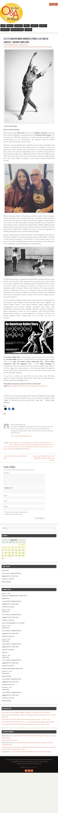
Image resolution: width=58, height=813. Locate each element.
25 (6, 556)
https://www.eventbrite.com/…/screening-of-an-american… (28, 386)
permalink (27, 449)
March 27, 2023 (23, 44)
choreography (15, 442)
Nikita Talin (16, 446)
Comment (7, 473)
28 (17, 556)
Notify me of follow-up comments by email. (16, 512)
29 (20, 556)
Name (6, 495)
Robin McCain (45, 446)
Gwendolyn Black (6, 740)
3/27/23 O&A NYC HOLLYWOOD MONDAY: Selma (15, 457)
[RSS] (56, 4)
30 (23, 556)
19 (10, 553)
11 (6, 550)
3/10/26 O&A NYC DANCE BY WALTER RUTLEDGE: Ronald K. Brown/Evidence (31, 751)
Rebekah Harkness (37, 446)
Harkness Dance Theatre (19, 444)
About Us (15, 740)
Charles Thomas (6, 747)
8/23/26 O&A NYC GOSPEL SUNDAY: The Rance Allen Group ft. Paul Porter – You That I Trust (26, 719)
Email (5, 501)
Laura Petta (47, 444)
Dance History (25, 47)
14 (17, 550)
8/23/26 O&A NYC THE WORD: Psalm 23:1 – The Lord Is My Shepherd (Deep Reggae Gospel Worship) (28, 722)
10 (3, 550)
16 (23, 550)
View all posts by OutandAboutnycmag (21, 436)
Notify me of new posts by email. (14, 514)
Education (32, 47)
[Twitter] (53, 4)
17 (3, 553)
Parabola (28, 767)
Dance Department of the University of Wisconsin (34, 442)
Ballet (6, 47)
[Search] (54, 528)
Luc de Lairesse (9, 446)
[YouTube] (50, 4)
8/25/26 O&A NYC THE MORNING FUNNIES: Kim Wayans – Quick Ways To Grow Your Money (26, 712)
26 (10, 556)
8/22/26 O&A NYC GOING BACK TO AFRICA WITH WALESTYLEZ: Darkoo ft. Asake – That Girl (25, 724)
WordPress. (35, 767)
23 (23, 553)
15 (20, 550)
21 (17, 553)
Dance (19, 47)
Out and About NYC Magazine (44, 47)
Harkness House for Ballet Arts (32, 444)
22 (20, 553)
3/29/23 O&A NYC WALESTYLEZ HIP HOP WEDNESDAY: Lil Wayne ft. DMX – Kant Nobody (43, 458)
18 (6, 553)
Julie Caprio (42, 444)
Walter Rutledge (11, 449)
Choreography (12, 47)
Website (6, 506)
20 (13, 553)
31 (3, 558)
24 (3, 556)
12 (10, 550)
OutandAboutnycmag (12, 44)
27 (13, 556)
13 (13, 550)
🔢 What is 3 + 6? (9, 488)
